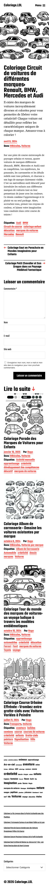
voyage (16, 650)
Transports (16, 724)
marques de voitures (27, 230)
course (18, 732)
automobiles (10, 642)
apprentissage (11, 464)
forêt (32, 779)
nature (40, 788)
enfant (31, 774)
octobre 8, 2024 (12, 541)
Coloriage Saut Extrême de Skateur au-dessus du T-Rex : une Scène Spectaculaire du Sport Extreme (24, 844)
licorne (25, 783)
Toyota (7, 650)
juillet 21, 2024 (11, 720)
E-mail (7, 336)
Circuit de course (13, 227)
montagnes (31, 788)
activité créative (13, 760)
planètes (21, 793)
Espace (6, 779)
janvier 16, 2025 (12, 452)
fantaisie (14, 779)
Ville (32, 739)
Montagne (23, 788)
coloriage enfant (32, 227)
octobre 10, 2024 (12, 631)
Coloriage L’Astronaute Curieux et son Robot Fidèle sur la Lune (24, 822)
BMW (25, 223)
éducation (9, 230)
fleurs (26, 779)
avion (38, 764)
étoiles (39, 796)
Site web (7, 349)
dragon (26, 774)
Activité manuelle (25, 460)
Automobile (10, 553)
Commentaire (10, 289)
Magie (30, 783)
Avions (6, 769)
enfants (20, 735)
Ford (15, 646)
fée (36, 779)
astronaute (19, 765)
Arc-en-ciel (9, 765)
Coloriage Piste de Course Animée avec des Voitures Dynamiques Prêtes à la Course (21, 829)
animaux (23, 760)
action (5, 760)
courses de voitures (34, 732)
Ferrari (7, 646)
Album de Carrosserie (27, 549)
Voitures (25, 146)
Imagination (10, 783)
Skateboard (35, 793)
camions (8, 732)
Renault (20, 234)
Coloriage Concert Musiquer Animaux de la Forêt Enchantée (23, 836)
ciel (16, 769)
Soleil (41, 793)
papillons (14, 792)
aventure (21, 728)
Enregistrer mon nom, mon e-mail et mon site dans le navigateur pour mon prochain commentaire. (23, 365)
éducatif (8, 471)
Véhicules (15, 146)
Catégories (8, 861)
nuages (6, 792)
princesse (27, 792)
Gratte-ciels (31, 735)
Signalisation (21, 739)
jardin (20, 783)
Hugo (30, 452)
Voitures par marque (32, 545)
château (11, 769)
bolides (31, 728)
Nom (6, 322)
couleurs (28, 769)
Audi (18, 223)
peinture (8, 739)
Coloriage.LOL (13, 5)
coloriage (21, 769)
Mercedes (9, 234)
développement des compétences (21, 467)
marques (8, 557)
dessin (33, 553)
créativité (26, 464)
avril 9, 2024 (10, 141)
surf (5, 796)
